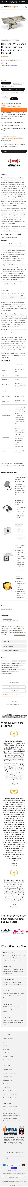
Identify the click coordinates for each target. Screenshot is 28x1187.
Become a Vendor (7, 1059)
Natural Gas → (5, 669)
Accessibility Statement (9, 1097)
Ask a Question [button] (15, 690)
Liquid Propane (17, 83)
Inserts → (17, 667)
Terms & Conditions (8, 1090)
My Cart (5, 1045)
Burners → (14, 661)
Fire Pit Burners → (22, 661)
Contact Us (6, 1052)
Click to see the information (9, 237)
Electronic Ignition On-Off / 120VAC (13, 89)
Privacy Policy (6, 1087)
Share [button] (4, 657)
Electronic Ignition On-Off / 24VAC (13, 92)
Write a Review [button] (15, 687)
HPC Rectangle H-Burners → (7, 667)
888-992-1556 (13, 136)
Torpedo (14, 98)
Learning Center (7, 1076)
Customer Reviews (8, 1069)
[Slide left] (10, 938)
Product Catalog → (14, 671)
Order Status (6, 1049)
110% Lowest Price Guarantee (11, 1073)
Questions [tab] (15, 694)
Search (5, 1042)
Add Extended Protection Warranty (11, 103)
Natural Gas (6, 83)
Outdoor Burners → (5, 671)
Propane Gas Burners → (6, 673)
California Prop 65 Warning (10, 1094)
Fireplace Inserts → (6, 663)
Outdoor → (22, 669)
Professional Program (8, 1038)
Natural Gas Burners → (13, 669)
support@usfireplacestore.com (14, 138)
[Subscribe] (23, 1158)
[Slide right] (17, 938)
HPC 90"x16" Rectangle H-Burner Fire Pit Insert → (12, 665)
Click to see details (6, 609)
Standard (6, 99)
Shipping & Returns (8, 1080)
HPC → (23, 663)
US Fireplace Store (16, 1170)
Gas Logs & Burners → (15, 663)
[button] (2, 7)
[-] (3, 106)
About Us (5, 1083)
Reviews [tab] (5, 694)
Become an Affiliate (8, 1056)
